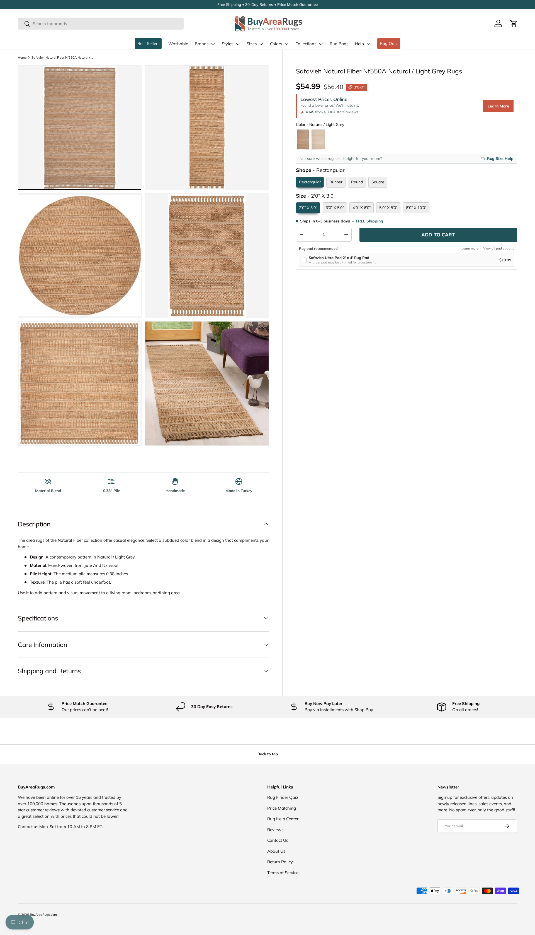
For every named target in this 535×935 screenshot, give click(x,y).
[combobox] (101, 24)
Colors (276, 43)
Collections (305, 43)
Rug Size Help (500, 158)
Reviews (275, 829)
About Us (276, 851)
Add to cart (438, 235)
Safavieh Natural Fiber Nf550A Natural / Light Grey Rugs (62, 57)
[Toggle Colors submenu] (286, 43)
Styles (227, 43)
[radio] (303, 139)
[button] (514, 23)
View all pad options (498, 248)
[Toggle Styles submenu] (237, 43)
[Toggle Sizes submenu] (261, 43)
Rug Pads (339, 43)
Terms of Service (282, 872)
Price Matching (281, 808)
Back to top (267, 754)
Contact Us (277, 840)
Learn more (470, 248)
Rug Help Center (282, 818)
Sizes (252, 43)
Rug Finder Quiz (282, 797)
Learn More (498, 106)
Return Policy (280, 861)
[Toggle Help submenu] (368, 43)
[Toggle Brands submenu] (213, 43)
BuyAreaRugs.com (43, 915)
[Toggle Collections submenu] (320, 43)
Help (359, 43)
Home (22, 57)
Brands (201, 43)
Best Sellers (148, 43)
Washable (178, 43)
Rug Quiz (389, 43)
